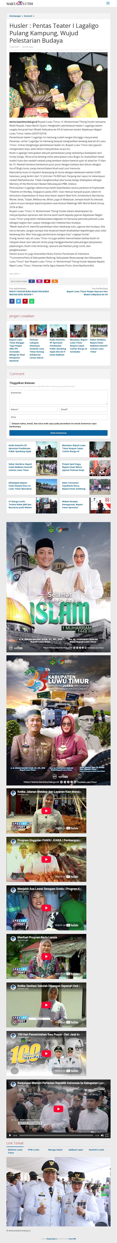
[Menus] (108, 3)
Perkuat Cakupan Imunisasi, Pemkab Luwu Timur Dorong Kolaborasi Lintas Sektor (37, 348)
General (28, 16)
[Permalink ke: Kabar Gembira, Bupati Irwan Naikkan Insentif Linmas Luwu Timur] (99, 331)
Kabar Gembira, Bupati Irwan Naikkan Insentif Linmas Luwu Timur (98, 345)
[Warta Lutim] (19, 3)
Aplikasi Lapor (76, 1149)
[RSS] (55, 281)
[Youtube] (48, 281)
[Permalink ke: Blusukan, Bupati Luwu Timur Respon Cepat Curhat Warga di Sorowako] (78, 331)
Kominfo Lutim (96, 1149)
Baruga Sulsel (55, 1149)
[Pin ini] (25, 301)
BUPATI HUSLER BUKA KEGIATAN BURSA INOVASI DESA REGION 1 (29, 291)
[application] (58, 1109)
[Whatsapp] (31, 301)
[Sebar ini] (12, 301)
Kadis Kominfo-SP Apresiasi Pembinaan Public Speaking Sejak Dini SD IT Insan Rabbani (20, 451)
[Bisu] (102, 1135)
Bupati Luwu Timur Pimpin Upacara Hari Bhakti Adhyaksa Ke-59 (87, 291)
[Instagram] (40, 281)
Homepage (15, 16)
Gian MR (72, 1239)
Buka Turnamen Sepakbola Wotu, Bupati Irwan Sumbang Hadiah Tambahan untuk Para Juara (73, 488)
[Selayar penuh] (106, 1135)
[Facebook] (32, 281)
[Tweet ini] (18, 301)
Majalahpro (52, 1239)
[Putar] (10, 1135)
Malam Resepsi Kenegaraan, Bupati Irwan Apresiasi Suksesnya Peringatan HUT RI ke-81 (73, 507)
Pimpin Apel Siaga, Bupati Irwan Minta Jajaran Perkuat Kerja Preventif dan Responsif (73, 470)
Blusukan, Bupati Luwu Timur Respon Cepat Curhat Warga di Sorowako (78, 345)
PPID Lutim (33, 1149)
